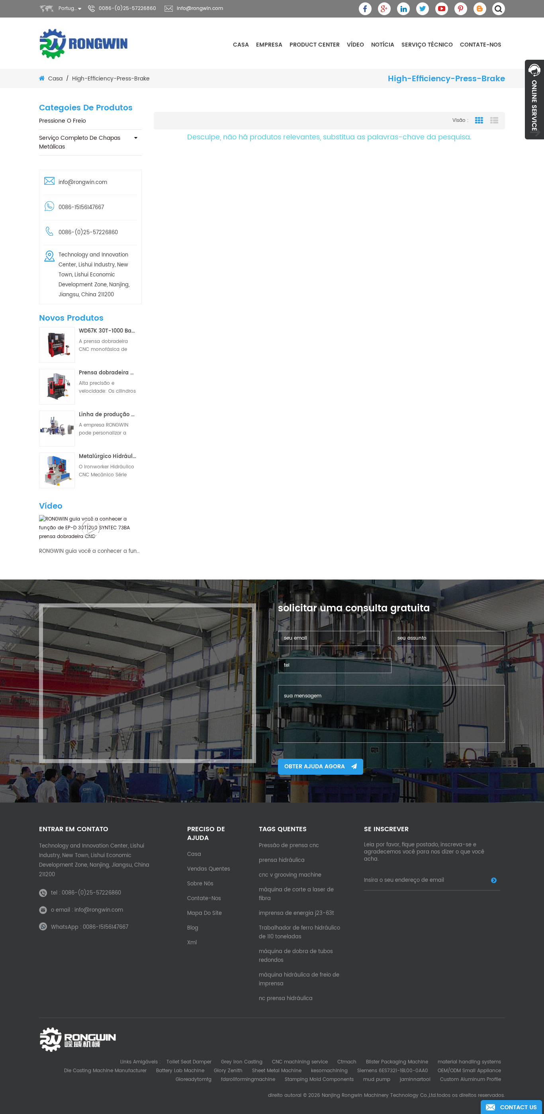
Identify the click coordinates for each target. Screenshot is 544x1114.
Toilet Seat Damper (188, 1062)
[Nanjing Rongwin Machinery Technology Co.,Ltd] (84, 44)
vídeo (355, 44)
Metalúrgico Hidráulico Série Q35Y (108, 456)
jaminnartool (415, 1079)
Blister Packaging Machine (397, 1062)
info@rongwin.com (200, 8)
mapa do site (204, 913)
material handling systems (469, 1062)
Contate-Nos (480, 44)
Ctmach (346, 1062)
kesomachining (329, 1071)
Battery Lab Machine (180, 1071)
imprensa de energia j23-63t (296, 913)
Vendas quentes (208, 869)
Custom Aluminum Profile (470, 1079)
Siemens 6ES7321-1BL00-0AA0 (392, 1071)
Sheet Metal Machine (276, 1071)
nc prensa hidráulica (286, 999)
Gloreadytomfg (193, 1079)
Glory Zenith (228, 1071)
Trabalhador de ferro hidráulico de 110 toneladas (299, 932)
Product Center (315, 44)
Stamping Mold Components (319, 1079)
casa (241, 44)
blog (192, 928)
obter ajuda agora (314, 766)
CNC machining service (300, 1062)
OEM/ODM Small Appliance (469, 1071)
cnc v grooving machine (290, 875)
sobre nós (200, 884)
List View (494, 121)
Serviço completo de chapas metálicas (79, 142)
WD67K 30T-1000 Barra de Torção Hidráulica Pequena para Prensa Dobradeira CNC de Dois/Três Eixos (108, 331)
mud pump (376, 1079)
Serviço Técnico (427, 44)
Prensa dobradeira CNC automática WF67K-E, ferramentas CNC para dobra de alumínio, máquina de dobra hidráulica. (108, 373)
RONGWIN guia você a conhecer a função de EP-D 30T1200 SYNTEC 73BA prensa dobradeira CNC (90, 552)
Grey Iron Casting (241, 1062)
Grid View (479, 121)
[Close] (534, 143)
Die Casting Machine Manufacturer (105, 1071)
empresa (269, 44)
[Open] (534, 99)
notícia (382, 44)
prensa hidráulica (282, 860)
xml (192, 943)
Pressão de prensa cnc (289, 846)
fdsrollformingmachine (248, 1079)
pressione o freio (62, 120)
